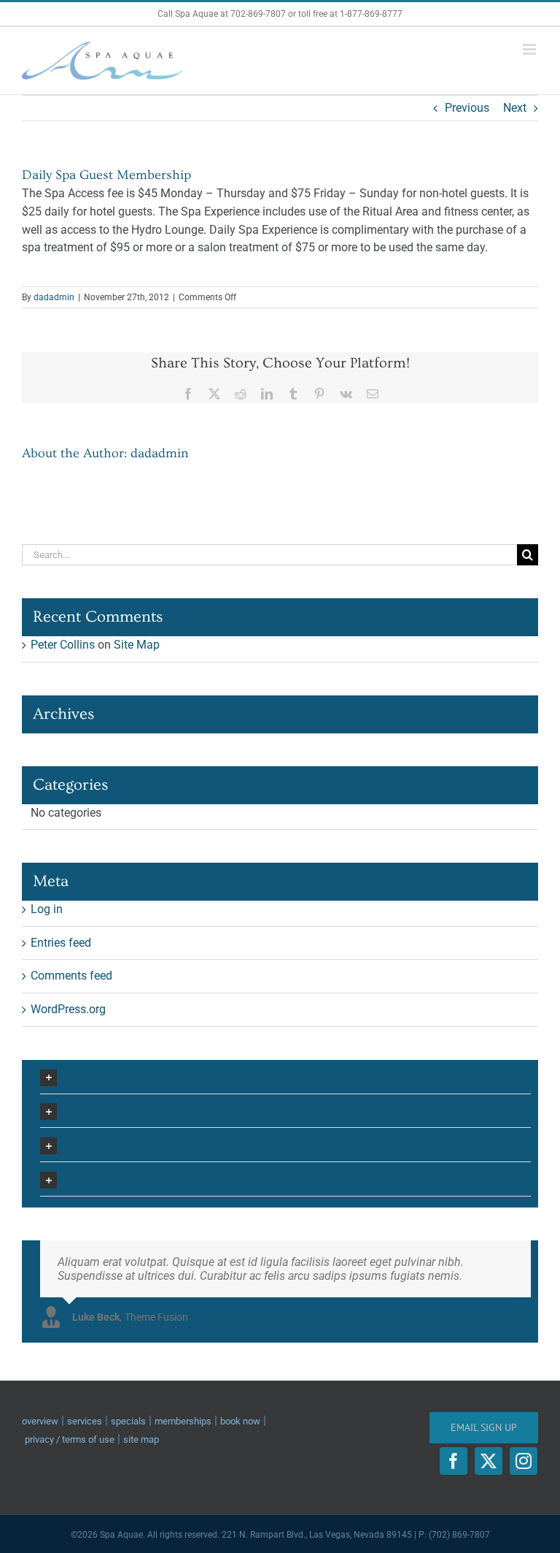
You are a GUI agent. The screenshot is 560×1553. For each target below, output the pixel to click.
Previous (467, 108)
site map (141, 1439)
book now (240, 1421)
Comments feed (71, 975)
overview (40, 1421)
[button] (285, 1077)
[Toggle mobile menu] (530, 49)
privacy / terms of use (69, 1439)
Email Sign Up (484, 1427)
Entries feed (61, 943)
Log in (47, 909)
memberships (183, 1421)
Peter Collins (63, 645)
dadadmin (54, 297)
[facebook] (453, 1461)
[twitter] (488, 1461)
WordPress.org (68, 1009)
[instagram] (523, 1461)
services (84, 1421)
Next (514, 108)
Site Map (137, 645)
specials (128, 1421)
